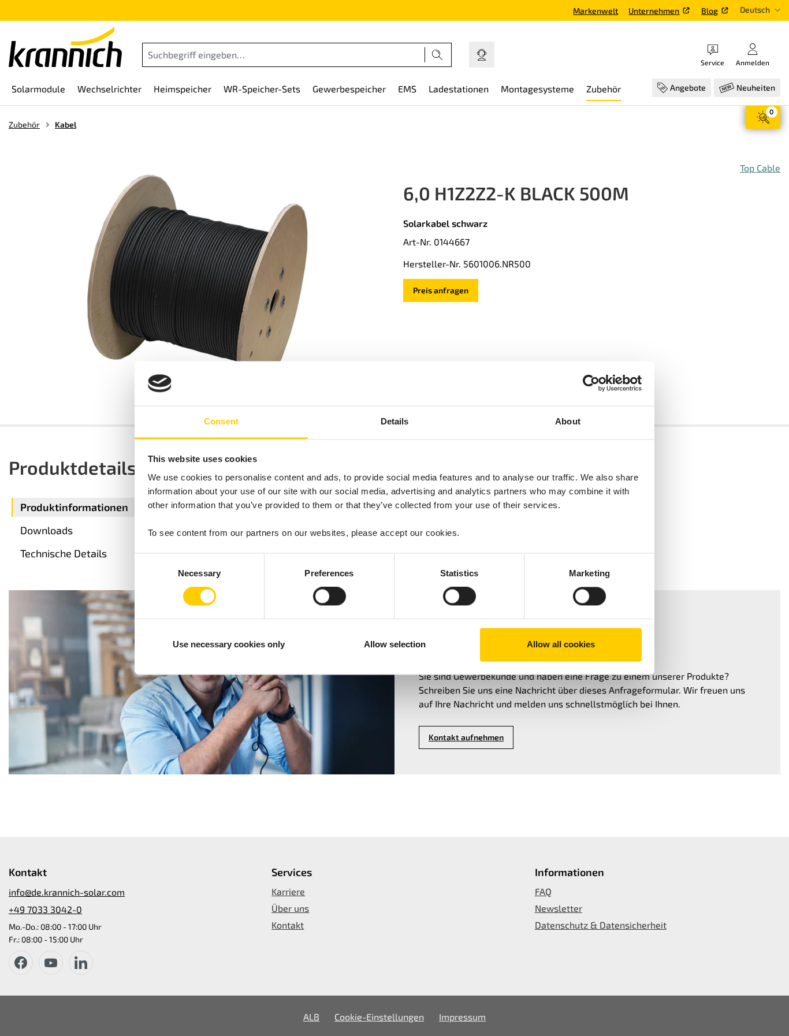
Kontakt (287, 924)
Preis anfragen (440, 290)
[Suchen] (437, 54)
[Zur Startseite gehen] (65, 47)
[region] (197, 285)
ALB (311, 1016)
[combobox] (284, 54)
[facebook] (20, 962)
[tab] (104, 507)
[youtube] (50, 962)
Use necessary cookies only (229, 644)
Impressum (462, 1016)
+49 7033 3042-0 (45, 909)
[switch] (329, 596)
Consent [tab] (221, 421)
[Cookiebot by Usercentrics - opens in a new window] (591, 383)
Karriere (288, 891)
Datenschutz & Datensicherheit (601, 924)
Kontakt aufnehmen (466, 737)
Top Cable (760, 167)
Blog (709, 11)
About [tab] (567, 421)
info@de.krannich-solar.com (67, 891)
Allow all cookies (561, 644)
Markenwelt (595, 11)
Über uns (290, 908)
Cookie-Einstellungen (379, 1016)
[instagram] (81, 962)
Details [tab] (395, 421)
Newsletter (558, 908)
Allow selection (395, 644)
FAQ (543, 891)
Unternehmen (653, 11)
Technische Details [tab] (63, 553)
